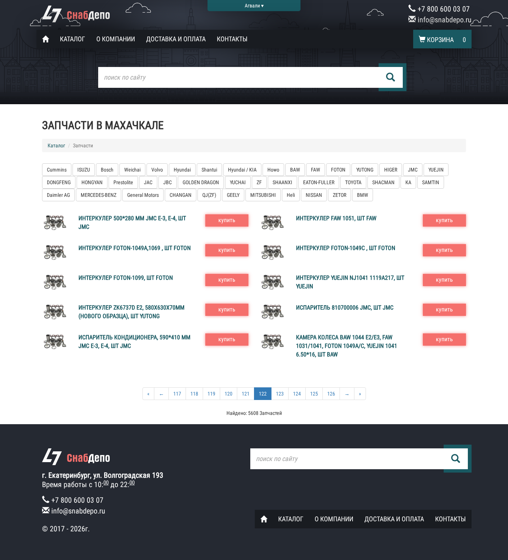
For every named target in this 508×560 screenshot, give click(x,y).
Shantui (209, 170)
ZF (259, 182)
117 (177, 394)
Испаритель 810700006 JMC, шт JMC (344, 307)
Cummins (57, 170)
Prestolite (123, 182)
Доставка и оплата (176, 39)
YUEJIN (436, 170)
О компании (115, 39)
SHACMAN (383, 182)
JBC (167, 182)
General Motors (143, 195)
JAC (148, 182)
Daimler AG (58, 195)
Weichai (132, 170)
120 (228, 394)
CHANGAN (181, 195)
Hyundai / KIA (242, 170)
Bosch (107, 170)
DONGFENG (59, 182)
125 (314, 394)
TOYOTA (353, 182)
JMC (413, 170)
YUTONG (364, 170)
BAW (295, 170)
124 (297, 394)
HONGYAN (92, 182)
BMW (362, 195)
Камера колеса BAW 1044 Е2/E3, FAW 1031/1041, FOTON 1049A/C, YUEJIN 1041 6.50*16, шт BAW (346, 346)
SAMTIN (430, 182)
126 (331, 394)
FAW (315, 170)
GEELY (233, 195)
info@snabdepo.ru (444, 19)
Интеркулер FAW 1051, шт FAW (336, 218)
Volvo (157, 170)
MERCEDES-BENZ (98, 195)
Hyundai (182, 170)
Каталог (72, 39)
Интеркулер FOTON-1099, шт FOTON (125, 277)
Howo (273, 170)
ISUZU (83, 170)
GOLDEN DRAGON (201, 182)
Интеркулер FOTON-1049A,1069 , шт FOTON (134, 248)
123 (280, 394)
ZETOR (339, 195)
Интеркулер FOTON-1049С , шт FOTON (345, 248)
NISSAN (314, 195)
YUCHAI (238, 182)
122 (263, 394)
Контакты (232, 39)
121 (246, 394)
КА (408, 182)
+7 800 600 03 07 (443, 8)
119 (211, 394)
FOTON (338, 170)
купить (226, 220)
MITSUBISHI (263, 195)
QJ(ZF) (209, 195)
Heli (291, 195)
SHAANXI (282, 182)
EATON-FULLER (318, 182)
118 (194, 394)
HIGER (390, 170)
